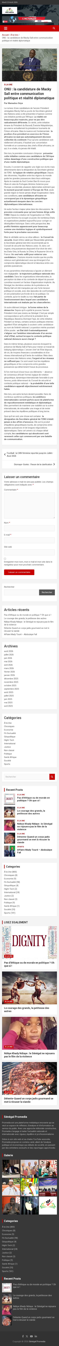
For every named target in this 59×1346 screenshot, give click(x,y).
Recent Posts (14, 789)
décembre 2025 (11, 678)
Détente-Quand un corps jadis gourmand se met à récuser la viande (33, 839)
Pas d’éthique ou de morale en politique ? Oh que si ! (27, 615)
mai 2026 (8, 661)
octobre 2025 (10, 685)
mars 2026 (9, 668)
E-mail (7, 535)
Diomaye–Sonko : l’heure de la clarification (33, 464)
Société (7, 760)
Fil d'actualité (10, 733)
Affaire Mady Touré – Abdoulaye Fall (20, 634)
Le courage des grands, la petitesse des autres (25, 618)
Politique (8, 754)
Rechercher (9, 587)
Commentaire (11, 490)
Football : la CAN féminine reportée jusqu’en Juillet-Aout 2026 (30, 454)
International (9, 743)
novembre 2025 (11, 682)
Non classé (9, 750)
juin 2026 (8, 658)
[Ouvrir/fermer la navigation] (5, 28)
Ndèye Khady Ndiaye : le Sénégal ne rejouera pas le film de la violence (34, 826)
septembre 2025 (11, 689)
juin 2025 (8, 699)
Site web (8, 547)
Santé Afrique (10, 757)
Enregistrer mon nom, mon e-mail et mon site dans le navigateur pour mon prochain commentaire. (28, 563)
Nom (7, 523)
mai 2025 (8, 702)
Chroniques (9, 726)
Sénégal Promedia (37, 1341)
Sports (7, 764)
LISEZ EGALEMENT (16, 922)
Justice (7, 747)
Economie (8, 730)
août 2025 (8, 692)
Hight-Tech (9, 740)
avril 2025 (8, 706)
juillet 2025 (9, 695)
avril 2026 (8, 665)
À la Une (8, 85)
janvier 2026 (9, 675)
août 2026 (8, 651)
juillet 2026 (9, 654)
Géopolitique (9, 736)
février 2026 (9, 672)
